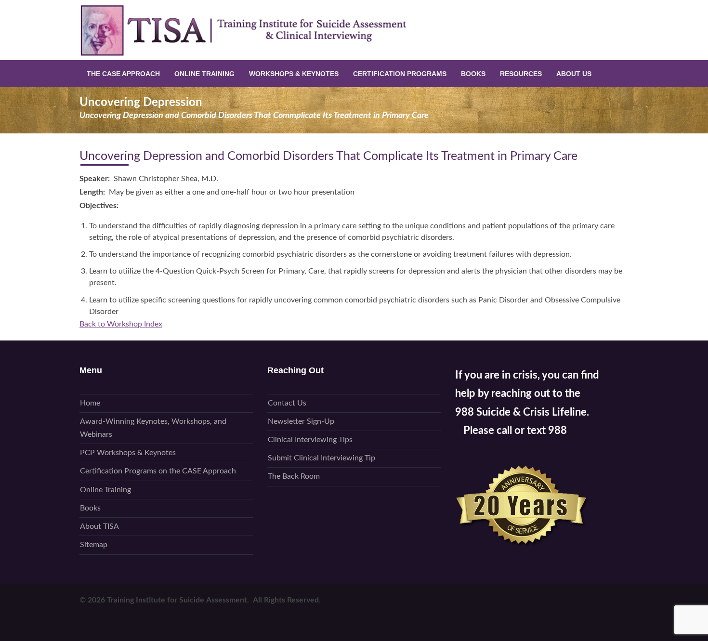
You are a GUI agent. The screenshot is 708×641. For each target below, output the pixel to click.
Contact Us (287, 403)
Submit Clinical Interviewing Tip (321, 458)
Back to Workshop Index (120, 324)
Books (473, 74)
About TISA (99, 526)
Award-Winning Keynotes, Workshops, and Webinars (153, 428)
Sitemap (93, 545)
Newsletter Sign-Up (301, 421)
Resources (521, 74)
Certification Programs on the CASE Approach (158, 471)
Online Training (204, 74)
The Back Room (294, 476)
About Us (573, 74)
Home (90, 403)
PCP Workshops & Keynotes (128, 453)
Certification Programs (399, 74)
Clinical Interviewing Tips (310, 440)
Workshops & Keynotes (294, 74)
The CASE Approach (123, 74)
